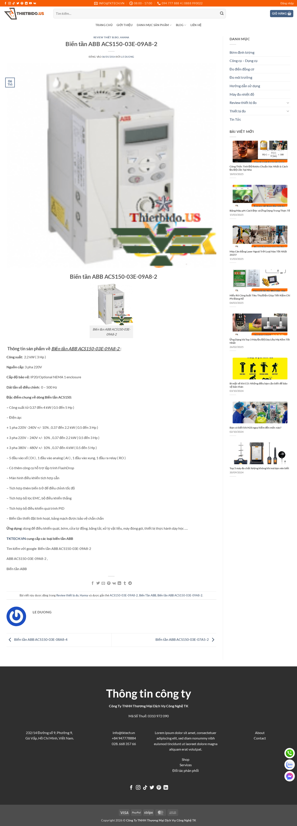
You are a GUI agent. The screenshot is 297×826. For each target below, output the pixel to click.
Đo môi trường (241, 77)
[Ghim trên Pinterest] (108, 583)
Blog (179, 25)
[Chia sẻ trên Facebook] (92, 583)
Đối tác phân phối (185, 770)
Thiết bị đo (238, 111)
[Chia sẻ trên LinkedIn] (119, 583)
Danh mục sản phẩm (153, 25)
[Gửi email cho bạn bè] (103, 583)
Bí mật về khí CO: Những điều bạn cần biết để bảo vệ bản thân (258, 385)
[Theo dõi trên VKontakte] (34, 3)
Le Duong (127, 56)
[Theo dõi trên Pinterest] (22, 3)
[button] (287, 3)
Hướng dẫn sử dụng (245, 86)
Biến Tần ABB (147, 595)
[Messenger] (289, 776)
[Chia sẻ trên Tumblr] (125, 583)
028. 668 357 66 (124, 744)
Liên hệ (196, 25)
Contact (260, 738)
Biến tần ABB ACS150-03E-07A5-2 (182, 639)
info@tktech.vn (124, 733)
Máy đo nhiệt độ (242, 94)
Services (186, 765)
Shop (185, 759)
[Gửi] (221, 13)
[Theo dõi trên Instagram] (9, 3)
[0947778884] (289, 753)
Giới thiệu (125, 25)
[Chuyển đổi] (287, 102)
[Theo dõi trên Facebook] (5, 3)
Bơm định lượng (242, 52)
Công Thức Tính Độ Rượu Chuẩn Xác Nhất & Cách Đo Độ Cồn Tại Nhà (259, 168)
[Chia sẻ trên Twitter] (98, 583)
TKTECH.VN (16, 538)
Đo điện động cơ (242, 69)
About (260, 733)
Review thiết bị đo (106, 37)
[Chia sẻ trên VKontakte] (114, 583)
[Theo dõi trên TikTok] (13, 3)
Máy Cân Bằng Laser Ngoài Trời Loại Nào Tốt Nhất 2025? (258, 253)
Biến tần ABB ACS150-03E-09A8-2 (179, 595)
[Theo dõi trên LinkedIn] (26, 3)
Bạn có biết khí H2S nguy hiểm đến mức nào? (255, 427)
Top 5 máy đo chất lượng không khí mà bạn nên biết (259, 468)
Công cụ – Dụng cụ (243, 60)
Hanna (124, 37)
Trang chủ (103, 25)
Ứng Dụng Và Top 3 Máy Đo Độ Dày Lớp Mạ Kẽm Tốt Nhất (260, 341)
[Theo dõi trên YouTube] (30, 3)
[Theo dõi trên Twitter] (18, 3)
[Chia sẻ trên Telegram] (130, 583)
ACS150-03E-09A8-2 (124, 595)
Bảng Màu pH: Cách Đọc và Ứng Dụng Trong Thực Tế (260, 210)
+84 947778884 (124, 738)
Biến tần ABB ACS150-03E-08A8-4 (40, 639)
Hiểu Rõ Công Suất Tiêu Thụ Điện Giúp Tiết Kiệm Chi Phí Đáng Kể (260, 297)
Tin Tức (235, 119)
